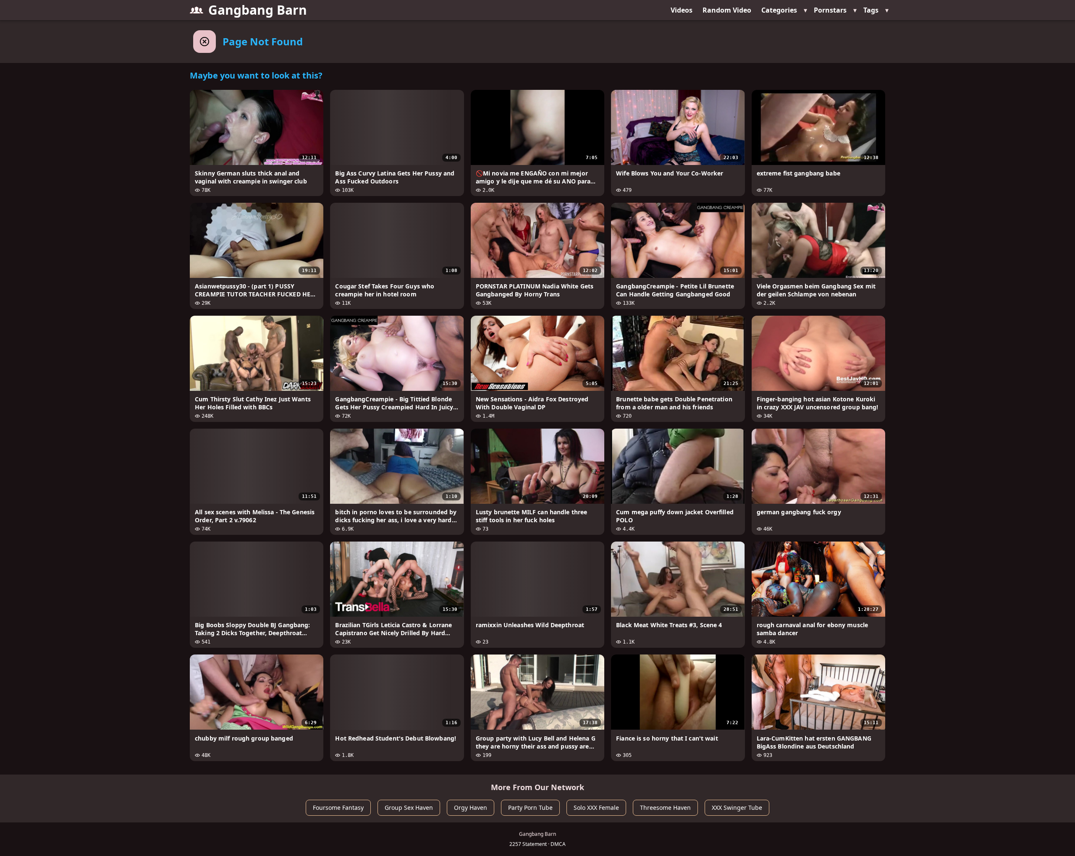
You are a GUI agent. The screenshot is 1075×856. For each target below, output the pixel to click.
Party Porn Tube (530, 807)
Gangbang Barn (257, 9)
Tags (870, 10)
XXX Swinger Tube (737, 807)
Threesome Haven (665, 807)
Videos (681, 10)
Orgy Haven (470, 807)
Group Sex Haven (409, 807)
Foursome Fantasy (338, 807)
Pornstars (830, 10)
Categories (779, 10)
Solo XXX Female (596, 807)
